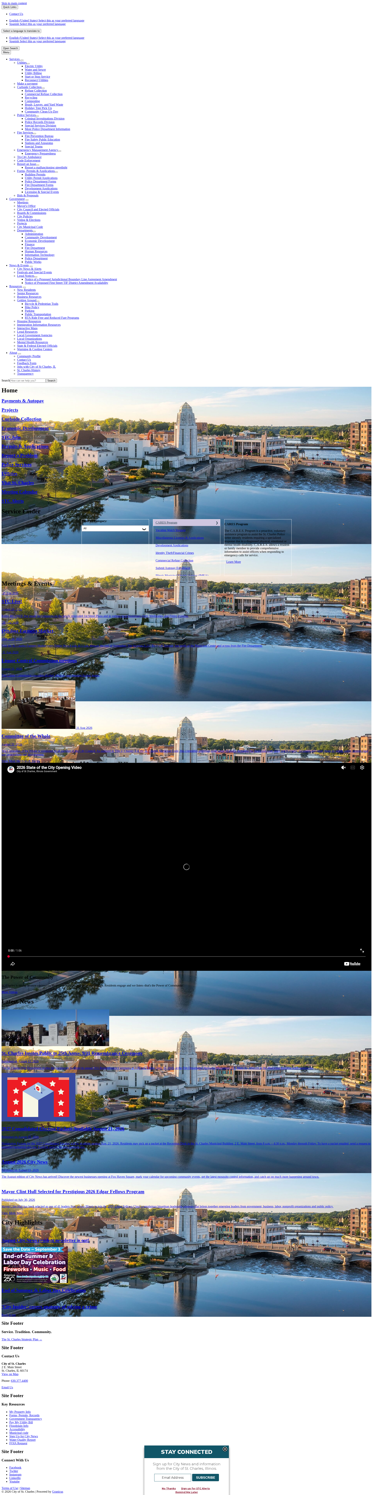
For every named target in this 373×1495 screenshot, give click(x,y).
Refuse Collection (36, 90)
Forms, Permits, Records (24, 1415)
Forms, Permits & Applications (36, 171)
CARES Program (166, 522)
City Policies (25, 216)
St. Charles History (28, 370)
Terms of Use (10, 1488)
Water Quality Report (22, 1439)
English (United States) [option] (46, 37)
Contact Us (24, 359)
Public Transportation (38, 314)
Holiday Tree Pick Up (38, 108)
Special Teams (34, 146)
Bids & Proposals (27, 195)
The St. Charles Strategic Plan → (22, 1339)
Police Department (36, 258)
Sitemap (25, 1488)
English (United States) (46, 20)
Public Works (33, 261)
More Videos (9, 992)
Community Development (41, 237)
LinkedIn (15, 1478)
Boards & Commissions (31, 213)
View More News (13, 1213)
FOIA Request (18, 1443)
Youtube (14, 1481)
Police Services (26, 115)
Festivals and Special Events (34, 272)
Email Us (7, 1387)
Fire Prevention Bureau (39, 136)
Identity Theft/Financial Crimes (175, 553)
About (13, 352)
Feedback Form (26, 363)
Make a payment (27, 83)
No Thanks (169, 1488)
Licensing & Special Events (42, 192)
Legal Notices (25, 275)
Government (17, 199)
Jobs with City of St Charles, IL (36, 366)
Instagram (15, 1474)
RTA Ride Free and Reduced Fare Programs (52, 317)
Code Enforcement (28, 160)
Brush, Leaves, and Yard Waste (44, 104)
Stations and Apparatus (39, 143)
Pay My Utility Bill (21, 1422)
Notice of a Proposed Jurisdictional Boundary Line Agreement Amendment (71, 279)
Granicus (57, 1491)
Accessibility (17, 1429)
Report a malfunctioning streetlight (46, 167)
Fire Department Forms (39, 185)
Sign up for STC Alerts (195, 1488)
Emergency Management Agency (37, 150)
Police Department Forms (40, 181)
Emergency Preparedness (40, 153)
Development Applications (41, 188)
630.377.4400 (19, 1380)
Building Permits (35, 174)
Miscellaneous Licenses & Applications (180, 537)
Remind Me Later (186, 1492)
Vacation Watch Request (171, 530)
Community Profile (29, 356)
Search (6, 380)
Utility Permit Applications (41, 178)
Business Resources (29, 296)
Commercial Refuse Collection (44, 94)
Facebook (15, 1467)
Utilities (22, 62)
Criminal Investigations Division (44, 118)
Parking (29, 310)
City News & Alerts (29, 268)
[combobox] (21, 31)
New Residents (26, 289)
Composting (32, 101)
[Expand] (22, 60)
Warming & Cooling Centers (34, 349)
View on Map (10, 1374)
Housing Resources (29, 321)
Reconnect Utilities (36, 80)
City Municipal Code (30, 227)
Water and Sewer (35, 69)
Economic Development (40, 241)
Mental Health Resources (32, 342)
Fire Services (25, 132)
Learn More (233, 561)
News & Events (19, 265)
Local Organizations (29, 338)
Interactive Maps (27, 328)
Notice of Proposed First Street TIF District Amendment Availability (66, 282)
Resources (15, 286)
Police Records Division (40, 122)
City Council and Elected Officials (38, 209)
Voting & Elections (28, 220)
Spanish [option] (37, 41)
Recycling (31, 97)
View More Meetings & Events (21, 761)
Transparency (25, 373)
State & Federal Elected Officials (37, 345)
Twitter (13, 1471)
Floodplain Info (18, 1425)
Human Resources (36, 251)
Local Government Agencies (34, 335)
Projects (22, 223)
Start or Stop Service (37, 76)
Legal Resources (27, 331)
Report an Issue (26, 164)
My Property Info (20, 1411)
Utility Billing (33, 73)
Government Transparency (25, 1418)
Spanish (37, 24)
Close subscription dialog (225, 1449)
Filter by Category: (94, 521)
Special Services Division (40, 125)
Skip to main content (14, 3)
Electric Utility (34, 66)
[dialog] (186, 1470)
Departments (25, 230)
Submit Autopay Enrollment (173, 568)
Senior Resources (27, 293)
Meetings (22, 202)
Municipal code (18, 1432)
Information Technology (40, 254)
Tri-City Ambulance (29, 157)
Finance (30, 244)
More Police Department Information (47, 129)
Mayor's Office (26, 206)
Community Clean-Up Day (41, 111)
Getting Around (26, 300)
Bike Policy (32, 307)
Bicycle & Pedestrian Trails (41, 303)
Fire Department (35, 247)
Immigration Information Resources (39, 324)
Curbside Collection (29, 87)
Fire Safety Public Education (42, 139)
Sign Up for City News (23, 1436)
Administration (34, 234)
